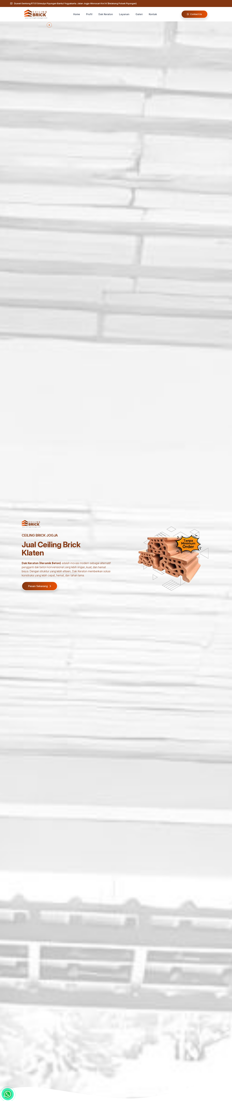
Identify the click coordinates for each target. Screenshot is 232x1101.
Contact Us (196, 14)
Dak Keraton (106, 14)
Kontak (153, 14)
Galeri (139, 14)
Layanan (124, 14)
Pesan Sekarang (38, 586)
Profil (89, 14)
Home (76, 14)
